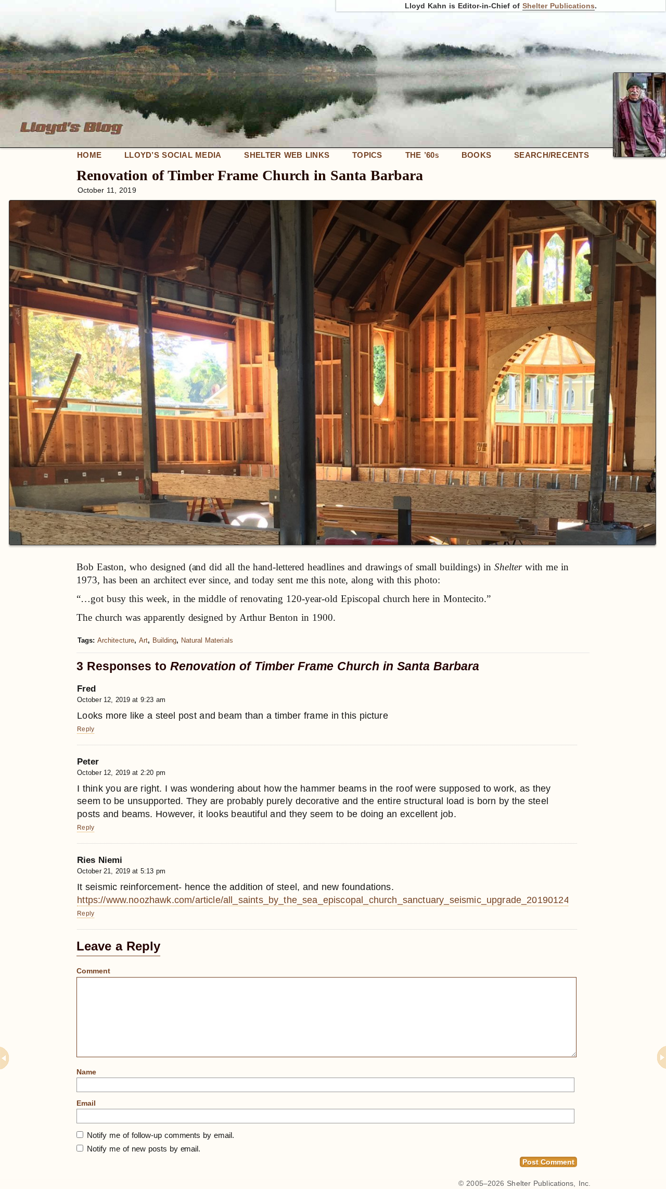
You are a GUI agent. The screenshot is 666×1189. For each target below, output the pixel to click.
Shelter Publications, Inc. (549, 1183)
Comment (93, 971)
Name (86, 1072)
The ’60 (422, 155)
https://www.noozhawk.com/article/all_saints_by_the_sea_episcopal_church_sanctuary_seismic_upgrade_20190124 (323, 900)
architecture (115, 640)
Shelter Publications (558, 6)
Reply (85, 729)
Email (86, 1103)
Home (89, 155)
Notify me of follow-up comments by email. (160, 1135)
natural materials (207, 640)
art (143, 640)
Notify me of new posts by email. (143, 1148)
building (164, 640)
